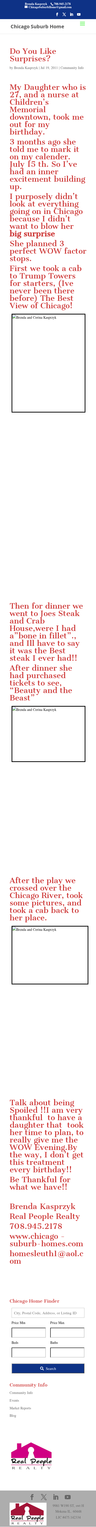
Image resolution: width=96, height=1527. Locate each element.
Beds (15, 1342)
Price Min (18, 1322)
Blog (13, 1415)
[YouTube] (78, 16)
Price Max (57, 1322)
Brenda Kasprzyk (26, 67)
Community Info (72, 67)
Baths (54, 1342)
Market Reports (20, 1408)
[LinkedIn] (71, 16)
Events (14, 1400)
